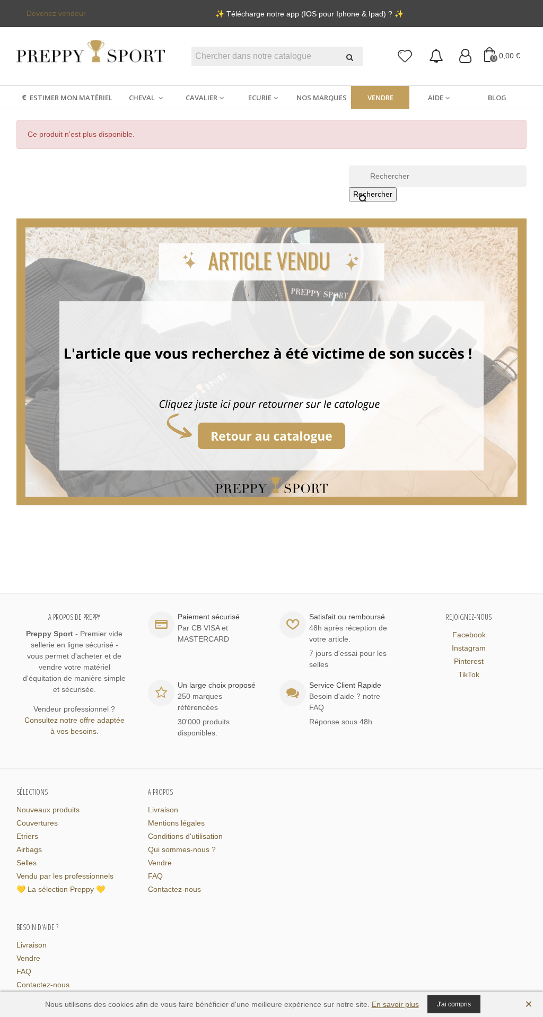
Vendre (380, 97)
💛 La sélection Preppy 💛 (60, 889)
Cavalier (201, 97)
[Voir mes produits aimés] (405, 56)
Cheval (142, 97)
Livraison (163, 809)
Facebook (469, 634)
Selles (26, 862)
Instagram (469, 648)
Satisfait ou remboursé (347, 616)
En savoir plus (395, 1004)
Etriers (27, 836)
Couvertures (37, 823)
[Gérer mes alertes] (436, 56)
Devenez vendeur (56, 13)
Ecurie (260, 97)
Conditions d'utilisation (185, 836)
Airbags (29, 849)
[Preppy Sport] (90, 56)
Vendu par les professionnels (64, 876)
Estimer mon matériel (71, 97)
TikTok (468, 674)
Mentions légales (176, 823)
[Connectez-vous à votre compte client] (465, 56)
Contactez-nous (174, 889)
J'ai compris (454, 1004)
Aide (435, 97)
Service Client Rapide (345, 685)
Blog (497, 97)
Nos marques (321, 97)
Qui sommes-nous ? (182, 849)
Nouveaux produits (48, 809)
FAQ (155, 876)
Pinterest (469, 661)
